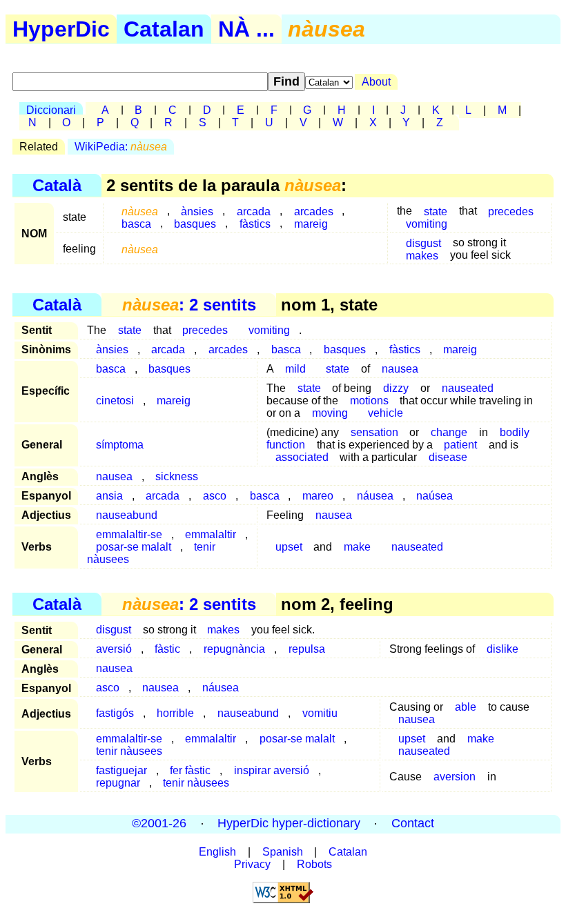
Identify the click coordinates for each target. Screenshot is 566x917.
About (376, 82)
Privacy (252, 864)
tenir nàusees (129, 751)
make (357, 547)
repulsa (307, 649)
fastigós (115, 713)
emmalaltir (210, 739)
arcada (168, 349)
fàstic (167, 649)
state (130, 330)
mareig (311, 223)
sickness (176, 476)
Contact (412, 824)
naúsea (434, 496)
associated (302, 457)
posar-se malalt (297, 739)
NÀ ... (246, 29)
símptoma (120, 445)
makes (422, 255)
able (465, 707)
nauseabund (126, 515)
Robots (314, 864)
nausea (400, 369)
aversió (114, 649)
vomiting (426, 223)
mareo (317, 496)
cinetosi (115, 400)
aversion (454, 776)
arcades (228, 349)
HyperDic (61, 29)
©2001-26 (159, 824)
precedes (511, 211)
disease (448, 457)
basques (195, 223)
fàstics (255, 223)
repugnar (118, 783)
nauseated (468, 388)
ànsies (112, 349)
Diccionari (51, 110)
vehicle (385, 413)
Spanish (282, 852)
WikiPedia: (121, 146)
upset (288, 547)
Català (56, 185)
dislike (502, 649)
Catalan (164, 29)
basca (136, 223)
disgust (113, 629)
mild (295, 369)
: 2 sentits (189, 304)
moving (330, 413)
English (217, 852)
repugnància (234, 649)
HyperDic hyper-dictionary (288, 824)
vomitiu (320, 713)
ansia (109, 496)
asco (214, 496)
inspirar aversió (271, 770)
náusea (375, 496)
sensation (374, 432)
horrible (175, 713)
